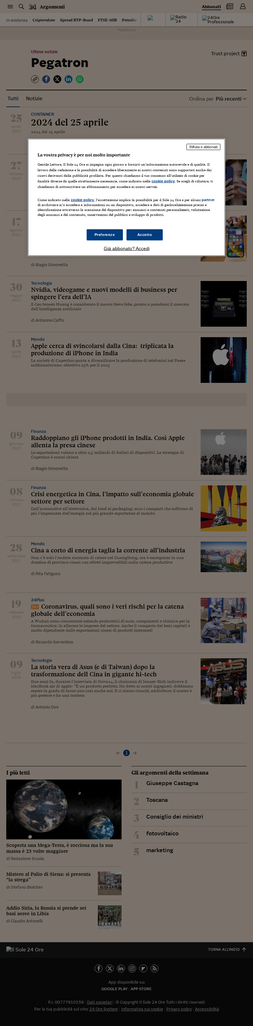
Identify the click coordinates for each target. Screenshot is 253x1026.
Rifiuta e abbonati (203, 147)
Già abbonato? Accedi (127, 248)
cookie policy (163, 181)
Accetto (144, 234)
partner (208, 200)
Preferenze (105, 234)
